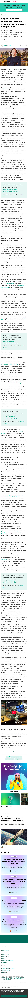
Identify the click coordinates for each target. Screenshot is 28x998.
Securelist (3, 986)
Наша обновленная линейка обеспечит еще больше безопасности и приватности (12, 819)
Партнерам (13, 982)
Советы (14, 856)
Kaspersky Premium (5, 954)
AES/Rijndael (4, 364)
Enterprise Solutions (5, 970)
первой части (6, 88)
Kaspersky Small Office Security (7, 968)
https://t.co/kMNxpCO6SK (10, 189)
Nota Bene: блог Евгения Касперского (11, 986)
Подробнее (15, 992)
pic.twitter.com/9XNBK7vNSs (10, 191)
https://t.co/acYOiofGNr (9, 341)
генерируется (10, 283)
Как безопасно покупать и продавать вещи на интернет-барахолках (14, 861)
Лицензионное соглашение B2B (19, 978)
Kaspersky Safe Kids (5, 956)
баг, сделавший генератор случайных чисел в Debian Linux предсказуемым (12, 496)
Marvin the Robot (7, 45)
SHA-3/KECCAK (14, 364)
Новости (21, 982)
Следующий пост (6, 813)
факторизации (5, 439)
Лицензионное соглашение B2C (7, 978)
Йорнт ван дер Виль (16, 756)
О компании (8, 982)
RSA (2, 320)
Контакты (3, 982)
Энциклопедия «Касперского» (7, 987)
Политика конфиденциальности (7, 977)
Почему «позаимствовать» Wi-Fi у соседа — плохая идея (14, 921)
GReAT (4, 14)
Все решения (4, 962)
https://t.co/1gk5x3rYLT (9, 417)
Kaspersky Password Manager (7, 960)
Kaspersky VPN (4, 958)
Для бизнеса (4, 965)
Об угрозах (17, 982)
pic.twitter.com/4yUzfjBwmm (10, 343)
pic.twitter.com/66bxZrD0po (10, 418)
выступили (4, 559)
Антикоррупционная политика (19, 977)
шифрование (19, 759)
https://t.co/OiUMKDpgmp (10, 581)
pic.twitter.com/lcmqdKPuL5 (10, 583)
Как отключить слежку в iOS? (14, 901)
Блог (24, 982)
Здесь (18, 734)
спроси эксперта (10, 759)
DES (8, 544)
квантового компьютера (14, 383)
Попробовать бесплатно (14, 10)
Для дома (3, 947)
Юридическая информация (6, 979)
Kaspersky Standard (5, 950)
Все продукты (4, 972)
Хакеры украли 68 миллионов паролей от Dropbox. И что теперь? (14, 881)
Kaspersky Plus (4, 952)
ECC (24, 318)
